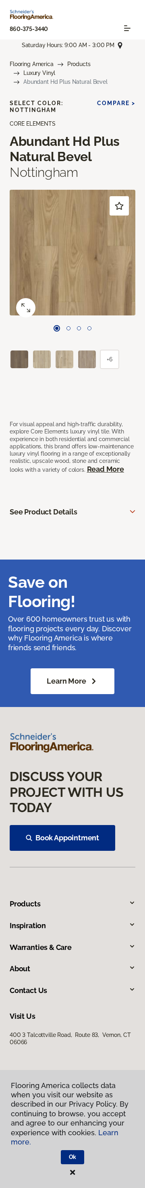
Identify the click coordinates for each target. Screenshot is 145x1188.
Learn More (66, 681)
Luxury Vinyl (39, 73)
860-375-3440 (29, 29)
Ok (73, 1157)
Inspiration (28, 925)
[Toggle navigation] (127, 28)
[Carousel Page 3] (79, 328)
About (20, 968)
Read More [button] (105, 469)
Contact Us (28, 990)
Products (79, 64)
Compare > (116, 103)
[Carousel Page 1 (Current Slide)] (57, 328)
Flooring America (32, 64)
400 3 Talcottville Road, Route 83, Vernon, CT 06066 (70, 1038)
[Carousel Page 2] (68, 328)
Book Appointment (67, 837)
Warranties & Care (41, 947)
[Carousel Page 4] (89, 328)
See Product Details (43, 512)
